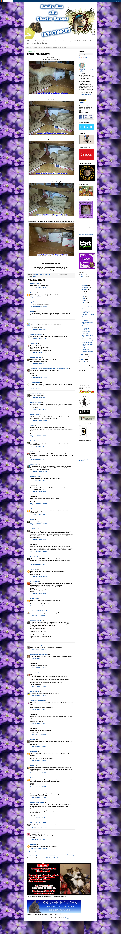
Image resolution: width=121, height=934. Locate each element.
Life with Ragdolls (35, 393)
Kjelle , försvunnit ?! (87, 336)
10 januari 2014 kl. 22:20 (38, 504)
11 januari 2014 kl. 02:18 (38, 640)
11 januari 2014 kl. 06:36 (38, 695)
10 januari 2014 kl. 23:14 (38, 564)
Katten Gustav (34, 414)
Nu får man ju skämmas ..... (86, 348)
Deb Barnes (33, 751)
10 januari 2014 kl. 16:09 (38, 420)
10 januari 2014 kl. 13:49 (38, 329)
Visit (86, 234)
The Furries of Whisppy (37, 700)
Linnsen (32, 739)
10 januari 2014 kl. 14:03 (38, 377)
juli (83, 291)
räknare (81, 102)
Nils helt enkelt (34, 283)
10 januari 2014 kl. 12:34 (38, 317)
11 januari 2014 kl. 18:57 (38, 786)
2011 (82, 359)
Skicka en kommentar (35, 852)
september (85, 287)
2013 (83, 354)
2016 (83, 274)
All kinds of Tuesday (85, 328)
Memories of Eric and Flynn (39, 654)
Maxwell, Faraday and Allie (38, 822)
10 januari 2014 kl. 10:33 (38, 306)
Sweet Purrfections (36, 334)
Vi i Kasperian (34, 581)
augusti (84, 289)
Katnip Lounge (34, 691)
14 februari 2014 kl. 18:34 (38, 848)
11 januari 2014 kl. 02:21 (38, 658)
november (85, 283)
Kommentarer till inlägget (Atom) (48, 857)
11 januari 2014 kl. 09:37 (38, 723)
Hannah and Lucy (35, 357)
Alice (31, 509)
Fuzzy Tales (34, 598)
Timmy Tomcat (34, 672)
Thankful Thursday (87, 306)
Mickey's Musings (35, 620)
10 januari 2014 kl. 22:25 (38, 524)
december (85, 281)
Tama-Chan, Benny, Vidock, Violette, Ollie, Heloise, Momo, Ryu (49, 368)
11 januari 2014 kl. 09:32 (38, 709)
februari (84, 302)
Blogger (67, 918)
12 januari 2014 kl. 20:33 (38, 827)
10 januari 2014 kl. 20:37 (38, 471)
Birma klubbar (38, 47)
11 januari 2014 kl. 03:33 (38, 667)
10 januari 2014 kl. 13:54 (38, 352)
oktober (84, 285)
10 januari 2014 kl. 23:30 (38, 593)
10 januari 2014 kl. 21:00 (38, 491)
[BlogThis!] (62, 274)
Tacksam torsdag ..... (88, 316)
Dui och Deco (34, 441)
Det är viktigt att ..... (87, 342)
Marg (32, 311)
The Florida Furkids (36, 322)
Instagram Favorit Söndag (87, 311)
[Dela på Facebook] (65, 274)
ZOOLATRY (34, 343)
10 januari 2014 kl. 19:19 (38, 446)
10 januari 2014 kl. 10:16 (38, 297)
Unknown (33, 292)
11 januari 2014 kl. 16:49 (38, 746)
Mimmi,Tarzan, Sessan (37, 802)
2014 (83, 279)
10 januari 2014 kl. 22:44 (38, 551)
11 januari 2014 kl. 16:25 (38, 734)
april (83, 298)
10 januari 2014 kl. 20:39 (38, 480)
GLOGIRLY (33, 832)
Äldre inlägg (71, 855)
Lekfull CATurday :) (88, 314)
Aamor (32, 425)
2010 (83, 361)
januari (84, 305)
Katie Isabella (34, 556)
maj (83, 296)
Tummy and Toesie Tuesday (87, 319)
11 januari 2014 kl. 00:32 (38, 606)
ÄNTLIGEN (85, 326)
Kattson (32, 765)
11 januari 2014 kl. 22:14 (38, 797)
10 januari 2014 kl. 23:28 (38, 576)
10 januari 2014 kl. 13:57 (38, 363)
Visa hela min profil (85, 94)
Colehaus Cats (35, 476)
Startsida (52, 855)
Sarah (32, 519)
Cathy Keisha (34, 451)
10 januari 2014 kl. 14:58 (38, 388)
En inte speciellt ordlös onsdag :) (87, 339)
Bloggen (28, 47)
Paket (34, 276)
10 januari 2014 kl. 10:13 (38, 287)
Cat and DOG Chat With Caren (40, 611)
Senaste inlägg (32, 855)
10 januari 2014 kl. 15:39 (38, 397)
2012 (83, 357)
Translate (84, 57)
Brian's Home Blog (36, 645)
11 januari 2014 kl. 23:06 (38, 817)
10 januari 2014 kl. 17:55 (38, 436)
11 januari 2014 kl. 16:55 (38, 760)
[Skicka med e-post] (61, 274)
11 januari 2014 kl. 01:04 (38, 615)
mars (83, 300)
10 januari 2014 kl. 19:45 (38, 459)
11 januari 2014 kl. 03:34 (38, 686)
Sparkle (32, 302)
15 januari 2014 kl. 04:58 (38, 839)
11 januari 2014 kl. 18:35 (38, 773)
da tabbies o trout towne (38, 529)
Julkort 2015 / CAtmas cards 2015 (55, 47)
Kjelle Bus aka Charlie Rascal (87, 70)
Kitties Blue (33, 464)
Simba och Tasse (35, 402)
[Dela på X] (63, 274)
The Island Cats (35, 382)
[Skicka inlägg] (58, 274)
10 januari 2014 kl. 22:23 (38, 514)
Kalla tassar (85, 309)
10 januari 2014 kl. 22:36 (38, 539)
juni (83, 294)
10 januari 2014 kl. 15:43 (38, 409)
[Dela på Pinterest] (66, 274)
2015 (83, 276)
